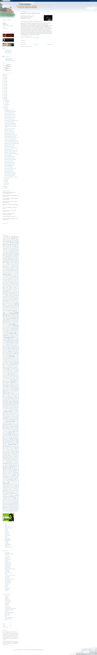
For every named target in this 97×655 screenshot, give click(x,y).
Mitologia (9, 395)
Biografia (4, 262)
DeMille (4, 299)
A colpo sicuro (7, 595)
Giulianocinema (7, 569)
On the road (12, 410)
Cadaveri (4, 272)
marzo (6, 181)
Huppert (14, 350)
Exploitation (4, 312)
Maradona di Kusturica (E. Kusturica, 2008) (11, 150)
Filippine (17, 317)
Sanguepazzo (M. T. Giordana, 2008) (10, 139)
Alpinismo (9, 240)
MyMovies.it (7, 526)
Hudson (7, 350)
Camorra (8, 273)
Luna (7, 379)
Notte (30, 37)
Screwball (12, 451)
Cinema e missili (7, 555)
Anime (13, 244)
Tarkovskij (4, 478)
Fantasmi (4, 314)
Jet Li (18, 358)
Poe (10, 425)
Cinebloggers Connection (9, 546)
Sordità (5, 464)
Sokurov (13, 462)
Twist (7, 489)
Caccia (18, 270)
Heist (7, 344)
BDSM (6, 257)
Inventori (11, 354)
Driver (4, 306)
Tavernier (17, 478)
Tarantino (16, 477)
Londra (18, 376)
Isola (3, 356)
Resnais (14, 440)
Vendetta (4, 494)
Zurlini (12, 511)
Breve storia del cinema (8, 527)
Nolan (11, 407)
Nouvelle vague (12, 408)
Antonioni (15, 245)
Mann (9, 384)
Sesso (8, 456)
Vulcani (16, 499)
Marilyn (4, 385)
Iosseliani (16, 354)
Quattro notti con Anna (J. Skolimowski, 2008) (30, 13)
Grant (15, 337)
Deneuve (10, 299)
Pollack (12, 427)
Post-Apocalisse (14, 429)
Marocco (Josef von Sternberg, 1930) (10, 168)
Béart (10, 257)
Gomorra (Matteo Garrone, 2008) (9, 115)
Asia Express (7, 545)
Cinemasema (7, 603)
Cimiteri (7, 283)
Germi (9, 331)
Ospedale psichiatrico (6, 413)
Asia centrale (13, 248)
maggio (6, 178)
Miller (13, 394)
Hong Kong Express (8, 544)
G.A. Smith (5, 328)
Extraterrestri (10, 312)
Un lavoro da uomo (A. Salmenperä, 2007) (10, 147)
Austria (8, 250)
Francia (11, 324)
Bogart (16, 263)
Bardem (8, 256)
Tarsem (8, 478)
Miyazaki (15, 395)
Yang (6, 509)
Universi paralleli (12, 490)
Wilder (9, 503)
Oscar (4, 412)
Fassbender (17, 315)
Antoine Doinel (9, 245)
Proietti (4, 432)
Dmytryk (10, 303)
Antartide (4, 245)
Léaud (16, 370)
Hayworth (16, 343)
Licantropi (4, 375)
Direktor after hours (8, 607)
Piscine (16, 424)
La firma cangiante (8, 566)
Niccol (17, 405)
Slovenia (17, 460)
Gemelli (7, 330)
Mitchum (4, 395)
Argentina (13, 246)
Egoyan (14, 308)
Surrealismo (5, 476)
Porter (13, 428)
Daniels (4, 295)
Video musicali (17, 496)
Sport (10, 468)
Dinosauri (7, 302)
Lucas (10, 378)
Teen (13, 479)
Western (14, 502)
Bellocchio (13, 258)
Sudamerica (14, 474)
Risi (16, 440)
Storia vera (11, 472)
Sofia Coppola (16, 461)
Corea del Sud (5, 290)
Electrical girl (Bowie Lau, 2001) (9, 163)
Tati (14, 478)
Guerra (9, 339)
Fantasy (4, 315)
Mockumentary (10, 396)
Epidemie (9, 309)
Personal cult (9, 421)
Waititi (8, 500)
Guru (10, 340)
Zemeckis (7, 510)
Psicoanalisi (4, 433)
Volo (3, 499)
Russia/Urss (5, 446)
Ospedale (15, 412)
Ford (11, 323)
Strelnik (4, 218)
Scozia (8, 451)
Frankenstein (9, 325)
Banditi (16, 255)
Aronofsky (11, 247)
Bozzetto (10, 266)
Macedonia (4, 380)
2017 (5, 85)
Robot (18, 442)
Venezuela (13, 494)
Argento (18, 246)
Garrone (11, 329)
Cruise (11, 293)
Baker (7, 254)
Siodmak (8, 459)
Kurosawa (12, 367)
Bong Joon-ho (14, 264)
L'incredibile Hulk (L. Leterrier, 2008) (10, 111)
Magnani (16, 381)
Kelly (5, 363)
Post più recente (23, 44)
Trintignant (4, 487)
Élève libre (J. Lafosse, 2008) (8, 130)
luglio (6, 107)
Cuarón (14, 293)
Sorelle (9, 464)
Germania (4, 331)
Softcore (4, 462)
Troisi (9, 487)
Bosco (13, 265)
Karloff (8, 361)
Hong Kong (14, 348)
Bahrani (4, 254)
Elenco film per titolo (8, 51)
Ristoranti (9, 441)
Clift (7, 284)
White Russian (7, 589)
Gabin (9, 328)
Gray (18, 337)
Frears (5, 326)
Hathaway (17, 342)
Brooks (3, 268)
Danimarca (7, 295)
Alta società (14, 240)
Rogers (10, 443)
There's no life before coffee (9, 617)
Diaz (18, 300)
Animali (17, 243)
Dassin (7, 296)
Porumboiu (8, 429)
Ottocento (4, 414)
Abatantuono (13, 236)
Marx (8, 386)
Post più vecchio (50, 44)
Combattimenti (9, 286)
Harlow (5, 342)
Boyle (7, 266)
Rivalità (7, 442)
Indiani (16, 352)
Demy (7, 299)
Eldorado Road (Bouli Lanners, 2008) (10, 136)
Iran (8, 355)
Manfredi (16, 383)
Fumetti (7, 327)
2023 (5, 76)
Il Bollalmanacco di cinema (9, 553)
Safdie (10, 446)
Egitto (10, 308)
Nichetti (4, 406)
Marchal (13, 384)
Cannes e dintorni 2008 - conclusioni (10, 114)
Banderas (10, 255)
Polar (8, 426)
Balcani (13, 254)
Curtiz (7, 294)
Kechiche (14, 362)
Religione (12, 439)
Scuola (5, 452)
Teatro (9, 479)
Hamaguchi (4, 341)
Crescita (11, 292)
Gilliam (18, 333)
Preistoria (10, 430)
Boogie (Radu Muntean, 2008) (9, 146)
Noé (18, 406)
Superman (17, 475)
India (7, 352)
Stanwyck (4, 469)
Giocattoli (5, 334)
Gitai (14, 335)
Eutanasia (16, 310)
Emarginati (4, 309)
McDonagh (11, 388)
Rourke (17, 445)
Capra (18, 274)
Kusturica (16, 367)
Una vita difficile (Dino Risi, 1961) (9, 156)
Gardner (8, 329)
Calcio (16, 272)
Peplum (11, 420)
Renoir (5, 440)
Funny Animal (16, 327)
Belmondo (17, 258)
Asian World (7, 543)
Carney (18, 275)
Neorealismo (5, 405)
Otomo (17, 413)
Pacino (16, 415)
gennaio (6, 184)
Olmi (3, 410)
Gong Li (8, 336)
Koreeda (10, 366)
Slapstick (8, 460)
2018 (5, 84)
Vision (6, 619)
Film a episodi (6, 318)
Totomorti (4, 485)
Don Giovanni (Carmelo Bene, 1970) (10, 117)
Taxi (3, 479)
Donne (15, 304)
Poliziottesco (7, 427)
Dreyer (16, 305)
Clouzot (18, 284)
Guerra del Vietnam (16, 339)
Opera (18, 410)
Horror (9, 349)
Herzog (10, 346)
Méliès (12, 390)
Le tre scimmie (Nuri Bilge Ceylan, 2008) (10, 140)
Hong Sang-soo (5, 349)
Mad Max (11, 380)
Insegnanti (15, 353)
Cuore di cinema (7, 605)
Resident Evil (9, 440)
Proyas (16, 432)
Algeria (8, 239)
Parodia (17, 418)
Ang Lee (8, 243)
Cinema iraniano (7, 557)
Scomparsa (12, 450)
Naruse (14, 403)
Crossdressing (6, 293)
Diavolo (14, 300)
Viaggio (11, 496)
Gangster (13, 328)
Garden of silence (7, 567)
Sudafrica (9, 474)
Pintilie (17, 423)
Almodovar (4, 240)
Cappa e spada (13, 274)
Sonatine (6, 586)
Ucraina (15, 489)
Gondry (5, 336)
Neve (9, 405)
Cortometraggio (5, 291)
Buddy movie (14, 269)
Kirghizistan (4, 365)
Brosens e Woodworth (9, 268)
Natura (5, 404)
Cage (8, 272)
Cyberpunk (11, 294)
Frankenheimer (4, 325)
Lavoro (8, 370)
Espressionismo (5, 310)
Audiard (16, 249)
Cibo (13, 281)
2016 (5, 87)
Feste (10, 317)
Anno (17, 244)
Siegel (14, 458)
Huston (18, 350)
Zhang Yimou (12, 510)
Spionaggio (5, 468)
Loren (7, 377)
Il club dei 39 (7, 531)
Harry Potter (8, 342)
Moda (16, 396)
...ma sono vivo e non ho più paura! (10, 575)
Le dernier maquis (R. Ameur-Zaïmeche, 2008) (11, 141)
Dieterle (17, 301)
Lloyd (7, 376)
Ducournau (11, 306)
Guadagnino (17, 338)
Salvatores (13, 446)
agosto (6, 105)
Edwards (4, 308)
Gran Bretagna (7, 337)
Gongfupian (13, 336)
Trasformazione (16, 485)
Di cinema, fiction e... (8, 562)
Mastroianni (15, 386)
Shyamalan (6, 458)
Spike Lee (15, 467)
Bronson (16, 267)
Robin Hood (14, 442)
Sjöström (16, 459)
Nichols (7, 406)
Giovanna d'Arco (10, 335)
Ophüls (14, 411)
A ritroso (9, 236)
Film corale (13, 318)
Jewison (8, 359)
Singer (5, 459)
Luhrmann (14, 378)
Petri (18, 421)
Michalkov (4, 393)
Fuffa (12, 326)
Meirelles (8, 390)
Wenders (4, 502)
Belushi (5, 259)
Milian (16, 393)
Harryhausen (13, 342)
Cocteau (8, 285)
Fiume (13, 321)
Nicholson (10, 406)
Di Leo (11, 300)
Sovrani (11, 465)
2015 (5, 88)
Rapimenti (15, 435)
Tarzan (11, 478)
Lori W (4, 198)
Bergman (12, 259)
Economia (15, 307)
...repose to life (7, 584)
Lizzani (4, 376)
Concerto (15, 288)
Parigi (5, 418)
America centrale (6, 242)
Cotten (4, 292)
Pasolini (5, 419)
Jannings (14, 357)
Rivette (11, 442)
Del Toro (12, 298)
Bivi (9, 262)
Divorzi (6, 303)
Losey (13, 377)
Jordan (18, 360)
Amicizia (15, 242)
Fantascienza (13, 313)
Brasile (5, 267)
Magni (3, 382)
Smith (3, 461)
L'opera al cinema (7, 580)
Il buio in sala (7, 554)
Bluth (12, 263)
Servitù (4, 456)
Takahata (12, 477)
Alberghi (11, 238)
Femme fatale (15, 316)
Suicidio (4, 475)
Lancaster (13, 368)
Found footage (6, 324)
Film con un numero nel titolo (10, 60)
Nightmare (15, 406)
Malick (3, 383)
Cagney (12, 272)
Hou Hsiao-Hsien (15, 349)
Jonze (15, 360)
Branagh (13, 266)
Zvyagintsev (15, 511)
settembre (6, 104)
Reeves (14, 437)
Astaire (5, 249)
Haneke (13, 341)
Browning (14, 268)
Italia (10, 356)
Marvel (5, 386)
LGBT (9, 374)
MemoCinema (7, 534)
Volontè (7, 499)
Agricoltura (17, 237)
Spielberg (10, 467)
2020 (5, 81)
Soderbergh (10, 461)
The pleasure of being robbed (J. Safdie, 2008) (11, 153)
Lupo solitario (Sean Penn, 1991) (9, 118)
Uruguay (13, 491)
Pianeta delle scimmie (12, 422)
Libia (17, 374)
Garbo (5, 329)
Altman (4, 241)
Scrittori (17, 451)
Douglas (8, 305)
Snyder (6, 461)
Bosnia (16, 265)
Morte (16, 398)
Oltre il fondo (7, 577)
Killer (8, 364)
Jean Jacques (5, 213)
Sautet (8, 448)
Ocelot (13, 409)
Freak (18, 325)
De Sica (8, 298)
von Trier (11, 499)
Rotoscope (12, 445)
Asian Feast (6, 541)
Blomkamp (7, 263)
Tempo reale (15, 480)
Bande (6, 255)
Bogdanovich (4, 264)
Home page (36, 44)
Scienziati (4, 450)
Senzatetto (12, 453)
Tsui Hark (10, 488)
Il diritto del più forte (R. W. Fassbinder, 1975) (11, 137)
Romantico (10, 444)
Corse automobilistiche (14, 290)
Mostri (4, 399)
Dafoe (16, 294)
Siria (11, 459)
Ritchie (4, 442)
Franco (17, 324)
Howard (4, 350)
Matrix (17, 387)
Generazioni (12, 330)
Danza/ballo (15, 295)
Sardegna (11, 447)
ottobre (6, 103)
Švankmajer (12, 476)
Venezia (9, 494)
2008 (5, 98)
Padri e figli (5, 416)
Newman (13, 405)
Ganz (18, 328)
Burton (11, 270)
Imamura (5, 351)
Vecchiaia (11, 493)
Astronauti (11, 249)
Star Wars (11, 469)
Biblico (5, 261)
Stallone (15, 468)
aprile (6, 180)
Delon (16, 298)
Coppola (12, 289)
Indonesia (4, 353)
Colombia (4, 286)
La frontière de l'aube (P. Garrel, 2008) (10, 123)
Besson (9, 260)
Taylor (6, 479)
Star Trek (8, 469)
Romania (5, 444)
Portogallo (4, 429)
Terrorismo (9, 481)
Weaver (17, 500)
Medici (13, 389)
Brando (18, 266)
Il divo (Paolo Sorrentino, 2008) (9, 133)
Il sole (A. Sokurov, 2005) (8, 166)
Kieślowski (4, 364)
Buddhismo (8, 269)
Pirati (12, 424)
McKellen (15, 388)
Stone (17, 471)
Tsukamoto (15, 488)
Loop (5, 377)
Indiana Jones (12, 352)
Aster (8, 249)
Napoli (11, 403)
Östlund (13, 413)
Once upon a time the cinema (9, 578)
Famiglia (17, 312)
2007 (5, 186)
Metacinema (5, 392)
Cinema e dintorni (7, 602)
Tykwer (11, 489)
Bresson (9, 267)
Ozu (12, 414)
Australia (4, 250)
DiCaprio (5, 301)
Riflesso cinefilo (7, 614)
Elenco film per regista (8, 50)
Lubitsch (7, 378)
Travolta (12, 486)
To (16, 483)
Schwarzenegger (9, 449)
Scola (8, 450)
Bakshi (10, 254)
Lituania (18, 375)
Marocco (15, 385)
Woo (16, 506)
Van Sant (16, 492)
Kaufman (11, 361)
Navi (8, 404)
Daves (10, 296)
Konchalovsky (5, 366)
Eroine (16, 309)
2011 (5, 94)
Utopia (16, 491)
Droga (7, 306)
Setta (11, 456)
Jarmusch (4, 358)
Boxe (3, 266)
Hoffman (9, 348)
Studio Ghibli (12, 473)
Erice (13, 309)
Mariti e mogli (8, 385)
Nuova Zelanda (8, 409)
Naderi (3, 403)
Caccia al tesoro (7, 271)
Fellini (10, 316)
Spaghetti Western (5, 466)
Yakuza (16, 508)
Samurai (7, 447)
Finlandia (17, 320)
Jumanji (5, 361)
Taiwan (8, 477)
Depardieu (15, 299)
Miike (8, 393)
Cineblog (6, 530)
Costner (16, 291)
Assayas (18, 248)
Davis (16, 296)
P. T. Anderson (17, 414)
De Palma (4, 298)
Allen (16, 239)
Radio (4, 435)
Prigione (10, 431)
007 (3, 236)
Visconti (13, 498)
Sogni (8, 462)
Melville (16, 390)
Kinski (17, 364)
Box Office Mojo (7, 540)
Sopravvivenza (13, 463)
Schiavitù (12, 448)
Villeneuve (4, 498)
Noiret (8, 407)
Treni (16, 486)
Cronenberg (17, 292)
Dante (11, 295)
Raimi (7, 435)
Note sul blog (5, 28)
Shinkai (15, 457)
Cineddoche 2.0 (7, 599)
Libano (14, 374)
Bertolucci (4, 260)
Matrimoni (12, 387)
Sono (16, 462)
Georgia (16, 330)
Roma (18, 443)
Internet (7, 354)
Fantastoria (15, 314)
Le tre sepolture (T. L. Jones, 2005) (9, 175)
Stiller (14, 471)
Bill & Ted (11, 261)
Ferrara (4, 317)
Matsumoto (4, 388)
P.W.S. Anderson (6, 415)
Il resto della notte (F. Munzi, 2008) (9, 152)
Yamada (4, 509)
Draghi (12, 305)
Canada (16, 273)
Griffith (13, 338)
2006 (5, 187)
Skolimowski (37, 37)
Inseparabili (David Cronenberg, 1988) (10, 159)
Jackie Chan (5, 357)
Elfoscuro (4, 195)
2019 (5, 82)
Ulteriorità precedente (8, 618)
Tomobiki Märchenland (13, 4)
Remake (17, 439)
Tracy (12, 485)
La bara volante (7, 552)
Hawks (8, 343)
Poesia (13, 425)
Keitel (18, 362)
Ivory (15, 356)
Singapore (17, 458)
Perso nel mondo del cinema (9, 612)
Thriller (4, 483)
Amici (11, 242)
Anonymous (4, 207)
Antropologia (5, 246)
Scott (5, 451)
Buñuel (7, 270)
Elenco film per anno (8, 52)
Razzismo (11, 436)
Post (5, 625)
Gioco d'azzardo (11, 334)
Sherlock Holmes (10, 457)
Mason (11, 386)
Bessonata (13, 260)
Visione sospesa (7, 587)
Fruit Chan (8, 326)
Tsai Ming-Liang (5, 488)
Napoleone (7, 403)
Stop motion (5, 472)
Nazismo (12, 404)
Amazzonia (13, 241)
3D (5, 236)
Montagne (11, 397)
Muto (15, 402)
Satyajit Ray (4, 448)
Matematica (8, 387)
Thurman (10, 483)
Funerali (11, 327)
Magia (12, 381)
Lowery (3, 378)
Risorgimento (4, 441)
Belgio (9, 258)
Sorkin (13, 464)
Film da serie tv (16, 319)
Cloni (10, 284)
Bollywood (8, 264)
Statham (16, 469)
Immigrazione (10, 351)
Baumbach (16, 256)
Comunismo (10, 288)
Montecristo (7, 611)
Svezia (16, 476)
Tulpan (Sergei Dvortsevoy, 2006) (9, 144)
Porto (16, 428)
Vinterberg (9, 498)
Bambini (17, 254)
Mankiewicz (4, 384)
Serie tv (11, 455)
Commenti (5, 626)
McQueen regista (9, 389)
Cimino (4, 283)
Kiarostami (11, 363)
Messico (15, 391)
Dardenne (4, 296)
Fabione (4, 201)
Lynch (16, 379)
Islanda (17, 355)
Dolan (9, 304)
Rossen (9, 445)
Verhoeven (17, 494)
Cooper (8, 289)
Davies (13, 296)
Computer (4, 288)
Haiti (17, 340)
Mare (16, 384)
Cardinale (7, 275)
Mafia (5, 381)
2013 (5, 91)
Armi (8, 247)
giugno (6, 108)
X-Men (12, 508)
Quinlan (6, 536)
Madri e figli (16, 380)
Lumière (4, 379)
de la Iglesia (8, 297)
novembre (6, 101)
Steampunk (10, 470)
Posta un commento (23, 42)
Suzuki (9, 476)
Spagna (11, 466)
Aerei (4, 237)
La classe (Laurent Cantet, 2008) (9, 121)
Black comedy (14, 262)
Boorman (9, 265)
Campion (12, 273)
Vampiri (8, 492)
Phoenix (5, 422)
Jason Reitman (9, 358)
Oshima (11, 412)
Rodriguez (5, 443)
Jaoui (17, 357)
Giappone (11, 333)
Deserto (7, 300)
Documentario (16, 303)
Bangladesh (4, 256)
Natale (18, 403)
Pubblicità (9, 433)
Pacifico (13, 415)
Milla (9, 394)
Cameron (4, 273)
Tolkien (8, 484)
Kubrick (4, 367)
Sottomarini (6, 465)
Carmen (11, 275)
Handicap (8, 341)
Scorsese (17, 450)
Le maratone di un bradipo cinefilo (10, 608)
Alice (10, 239)
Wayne (14, 500)
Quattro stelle (10, 434)
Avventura (10, 251)
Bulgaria (4, 270)
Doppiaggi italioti (7, 563)
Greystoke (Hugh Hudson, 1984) (9, 165)
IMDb (6, 525)
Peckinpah (7, 420)
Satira (16, 447)
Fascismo (12, 315)
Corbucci (16, 289)
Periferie (16, 420)
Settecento (15, 456)
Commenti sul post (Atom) (28, 46)
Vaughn (7, 493)
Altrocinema (7, 596)
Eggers (7, 308)
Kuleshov (8, 367)
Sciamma (16, 449)
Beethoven (16, 257)
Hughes (10, 350)
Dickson (13, 301)
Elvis (17, 308)
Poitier (17, 425)
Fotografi (17, 323)
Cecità (16, 277)
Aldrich (4, 239)
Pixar (7, 425)
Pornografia (8, 428)
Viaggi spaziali (5, 496)
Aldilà (16, 238)
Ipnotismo (4, 355)
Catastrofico (11, 277)
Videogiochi (5, 497)
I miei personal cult (8, 59)
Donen (12, 304)
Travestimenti (7, 486)
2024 (5, 75)
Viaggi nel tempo (13, 495)
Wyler (8, 508)
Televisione (8, 480)
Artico (8, 248)
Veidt (16, 493)
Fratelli (13, 325)
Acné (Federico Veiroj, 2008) (8, 149)
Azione (4, 253)
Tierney (14, 483)
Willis (5, 504)
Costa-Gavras (12, 291)
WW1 (16, 507)
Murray (14, 400)
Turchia (4, 489)
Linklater (13, 375)
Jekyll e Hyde (14, 358)
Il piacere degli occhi (8, 613)
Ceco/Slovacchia (5, 278)
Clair (4, 284)
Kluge (13, 365)
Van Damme (12, 492)
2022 (5, 78)
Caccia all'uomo (14, 271)
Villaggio (14, 497)
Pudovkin (14, 433)
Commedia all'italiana (13, 287)
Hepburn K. (15, 345)
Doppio (4, 305)
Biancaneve (17, 260)
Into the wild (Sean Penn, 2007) (9, 113)
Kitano (9, 365)
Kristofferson (15, 366)
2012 (5, 92)
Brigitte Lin (12, 267)
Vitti (17, 498)
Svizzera (4, 477)
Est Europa (27, 37)
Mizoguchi (4, 396)
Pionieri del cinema (6, 424)
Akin (4, 238)
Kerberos (8, 363)
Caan (14, 270)
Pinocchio (13, 423)
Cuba (17, 293)
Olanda (17, 409)
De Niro (12, 297)
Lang (4, 369)
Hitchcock (4, 348)
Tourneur (9, 485)
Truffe (16, 487)
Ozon (9, 414)
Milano (12, 393)
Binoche (16, 261)
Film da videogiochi (7, 320)
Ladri (7, 368)
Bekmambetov (5, 258)
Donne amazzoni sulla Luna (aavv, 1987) (10, 176)
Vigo (10, 497)
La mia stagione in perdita (9, 609)
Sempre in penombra (8, 539)
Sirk (13, 459)
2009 (5, 97)
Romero (18, 444)
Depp (3, 300)
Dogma (6, 304)
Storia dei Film (7, 537)
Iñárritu (16, 351)
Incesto (4, 352)
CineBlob (6, 598)
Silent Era (6, 528)
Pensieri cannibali (7, 581)
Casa (12, 276)
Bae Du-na (15, 253)
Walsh (11, 500)
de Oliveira (16, 297)
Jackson (10, 357)
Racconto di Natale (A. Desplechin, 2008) (10, 134)
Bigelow (8, 261)
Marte (18, 385)
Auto (16, 250)
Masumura (4, 387)
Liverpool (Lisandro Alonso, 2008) (9, 128)
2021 (5, 79)
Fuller (3, 327)
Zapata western (16, 509)
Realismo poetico (5, 437)
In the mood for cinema (8, 572)
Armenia (5, 247)
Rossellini (5, 445)
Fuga (16, 326)
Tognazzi (4, 484)
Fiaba (13, 317)
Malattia (12, 382)
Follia (4, 323)
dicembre (6, 100)
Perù (15, 421)
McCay (8, 388)
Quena (4, 192)
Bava (3, 257)
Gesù (12, 331)
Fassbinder (5, 316)
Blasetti (4, 263)
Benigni (8, 259)
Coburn (5, 285)
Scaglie (6, 616)
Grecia (5, 338)
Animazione (7, 244)
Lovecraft (16, 377)
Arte (15, 247)
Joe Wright (5, 360)
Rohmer (14, 443)
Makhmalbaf (7, 382)
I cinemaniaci (7, 558)
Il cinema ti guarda (8, 535)
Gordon (18, 336)
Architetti (9, 246)
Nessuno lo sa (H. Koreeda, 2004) (9, 162)
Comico (4, 287)
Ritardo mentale (14, 441)
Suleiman (8, 475)
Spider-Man (4, 467)
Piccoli (9, 423)
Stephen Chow (16, 470)
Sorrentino (17, 464)
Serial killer (5, 455)
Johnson (9, 360)
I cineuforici (7, 604)
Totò (16, 484)
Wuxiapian (11, 507)
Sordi (18, 463)
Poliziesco (17, 426)
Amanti (8, 241)
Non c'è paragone (7, 576)
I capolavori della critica (9, 58)
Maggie (8, 381)
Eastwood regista (9, 307)
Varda (3, 493)
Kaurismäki (15, 361)
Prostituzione (9, 432)
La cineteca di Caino (8, 559)
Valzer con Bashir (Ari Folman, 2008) (10, 124)
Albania (8, 238)
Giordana (16, 334)
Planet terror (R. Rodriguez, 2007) (9, 157)
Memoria (4, 391)
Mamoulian (11, 383)
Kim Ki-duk (12, 364)
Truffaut (12, 487)
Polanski (4, 426)
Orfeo (17, 411)
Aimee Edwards (5, 204)
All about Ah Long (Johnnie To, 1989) (10, 174)
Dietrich (4, 302)
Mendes (10, 391)
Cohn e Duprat (15, 285)
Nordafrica (15, 407)
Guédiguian (5, 339)
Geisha (3, 330)
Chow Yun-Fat (5, 281)
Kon (16, 365)
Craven (8, 292)
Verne (4, 495)
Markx (6, 573)
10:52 (31, 36)
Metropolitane (12, 392)
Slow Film (6, 585)
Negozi (16, 404)
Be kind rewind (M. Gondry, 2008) (9, 172)
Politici (11, 426)
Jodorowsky (17, 359)
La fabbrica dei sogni (8, 564)
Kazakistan (7, 362)
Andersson (4, 243)
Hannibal (17, 341)
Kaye (3, 362)
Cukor (4, 294)
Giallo (5, 333)
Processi (15, 431)
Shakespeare (4, 457)
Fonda (8, 323)
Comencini (15, 286)
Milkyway (4, 394)
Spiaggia (16, 466)
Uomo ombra (9, 491)
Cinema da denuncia (8, 600)
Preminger (14, 430)
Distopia (17, 302)
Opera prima (7, 411)
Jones (12, 360)
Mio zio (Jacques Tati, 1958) (8, 160)
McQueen (4, 389)
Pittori (4, 425)
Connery (4, 289)
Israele (7, 356)
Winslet (13, 504)
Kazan (10, 362)
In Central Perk (7, 571)
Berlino (16, 259)
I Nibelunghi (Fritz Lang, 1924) (9, 110)
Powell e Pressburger (5, 430)
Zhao (17, 510)
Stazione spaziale (5, 470)
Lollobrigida (13, 376)
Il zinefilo (6, 590)
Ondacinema (7, 532)
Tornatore (13, 484)
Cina (10, 283)
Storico (17, 472)
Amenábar (17, 241)
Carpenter (5, 276)
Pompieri (4, 428)
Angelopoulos (13, 243)
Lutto (11, 379)
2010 (5, 95)
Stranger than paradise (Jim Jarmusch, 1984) (11, 120)
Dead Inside (7, 561)
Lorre (10, 377)
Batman (12, 256)
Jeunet (5, 359)
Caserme (17, 276)
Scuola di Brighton (12, 452)
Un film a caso (6, 56)
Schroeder (4, 449)
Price (6, 431)
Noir (4, 407)
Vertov (8, 495)
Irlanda (13, 355)
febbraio (6, 183)
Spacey (16, 465)
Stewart (11, 471)
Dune (14, 306)
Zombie (8, 511)
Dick (9, 301)
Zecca (3, 510)
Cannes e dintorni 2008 (8, 155)
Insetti (4, 354)
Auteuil (12, 250)
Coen (11, 285)
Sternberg (4, 471)
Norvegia (4, 408)
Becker (13, 257)
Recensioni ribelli (7, 582)
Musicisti (10, 402)
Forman (14, 323)
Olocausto (6, 410)
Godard (17, 335)
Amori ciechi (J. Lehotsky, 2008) (9, 131)
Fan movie (7, 313)
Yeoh (9, 509)
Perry (3, 421)
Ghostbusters (17, 331)
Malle (7, 383)
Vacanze (4, 492)
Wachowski (4, 500)
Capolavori (5, 274)
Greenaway (9, 338)
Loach (10, 376)
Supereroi (12, 475)
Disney (13, 302)
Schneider (16, 448)
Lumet (17, 378)
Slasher (13, 460)
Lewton (5, 374)
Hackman (14, 340)
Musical (5, 402)
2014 (5, 90)
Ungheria (7, 490)
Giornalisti (4, 335)
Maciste (8, 380)
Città (18, 283)
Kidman (16, 363)
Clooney (13, 284)
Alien (14, 239)
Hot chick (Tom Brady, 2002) (8, 171)
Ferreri (7, 317)
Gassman (16, 329)
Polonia (33, 37)
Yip (11, 509)
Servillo (16, 455)
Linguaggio (8, 375)
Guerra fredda (6, 340)
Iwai (18, 356)
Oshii (7, 412)
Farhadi (8, 315)
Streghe (6, 473)
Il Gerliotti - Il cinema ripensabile (10, 568)
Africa (12, 237)
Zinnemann (4, 511)
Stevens (8, 471)
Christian (4, 210)
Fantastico (9, 314)
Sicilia (11, 458)
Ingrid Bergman (9, 353)
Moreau (9, 398)
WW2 (4, 508)
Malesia (17, 382)
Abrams (18, 236)
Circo (14, 283)
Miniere (16, 394)
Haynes (12, 343)
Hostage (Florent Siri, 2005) (8, 169)
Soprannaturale (5, 463)
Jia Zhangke (12, 359)
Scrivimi (4, 27)
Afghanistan (8, 237)
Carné (14, 275)
